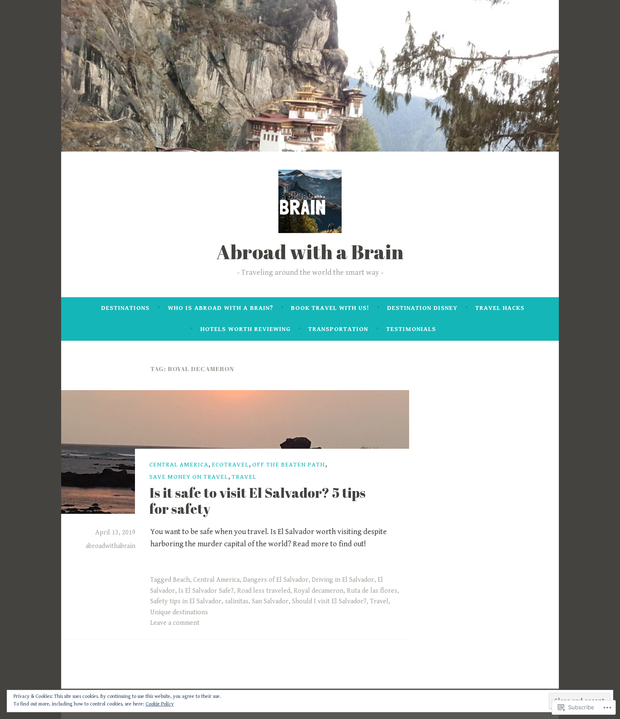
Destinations (125, 308)
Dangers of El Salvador (275, 580)
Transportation (338, 329)
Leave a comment (174, 623)
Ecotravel (230, 464)
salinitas (236, 601)
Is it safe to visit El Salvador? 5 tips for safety (257, 500)
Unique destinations (179, 612)
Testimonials (411, 329)
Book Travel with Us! (330, 308)
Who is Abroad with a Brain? (220, 308)
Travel (244, 476)
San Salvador (270, 601)
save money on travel (188, 476)
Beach (181, 580)
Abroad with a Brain (310, 251)
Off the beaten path (288, 464)
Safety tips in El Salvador (185, 601)
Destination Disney (422, 308)
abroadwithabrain (110, 546)
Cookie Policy (160, 704)
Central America (178, 464)
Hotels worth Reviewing (245, 329)
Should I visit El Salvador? (329, 601)
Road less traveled (263, 591)
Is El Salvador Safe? (206, 591)
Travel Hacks (500, 308)
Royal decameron (318, 591)
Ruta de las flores (372, 591)
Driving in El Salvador (343, 580)
